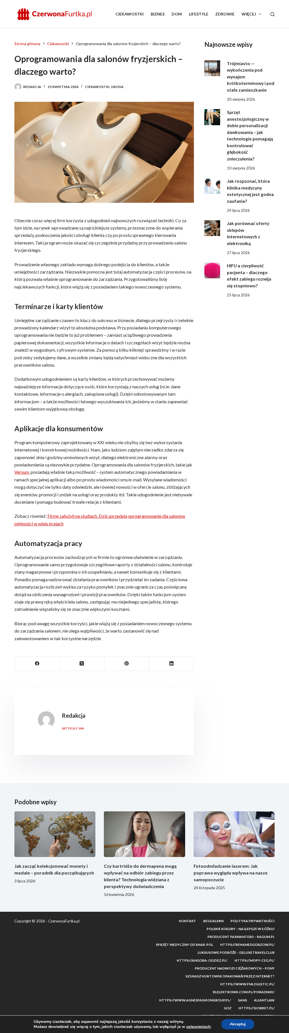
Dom (177, 14)
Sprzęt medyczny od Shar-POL (184, 944)
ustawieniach (198, 1026)
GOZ (227, 1008)
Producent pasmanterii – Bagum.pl (241, 937)
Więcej (249, 14)
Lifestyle (198, 14)
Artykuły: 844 (73, 728)
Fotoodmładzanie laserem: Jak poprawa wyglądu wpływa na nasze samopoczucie (231, 872)
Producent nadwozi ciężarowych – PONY (235, 968)
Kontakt (187, 921)
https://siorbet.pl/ (256, 1008)
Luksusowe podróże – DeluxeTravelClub (236, 952)
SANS (242, 1000)
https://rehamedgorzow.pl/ (247, 944)
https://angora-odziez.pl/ (202, 960)
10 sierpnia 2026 (241, 168)
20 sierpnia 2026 (241, 99)
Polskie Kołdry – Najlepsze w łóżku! (241, 929)
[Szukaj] (272, 14)
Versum (21, 472)
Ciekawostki (129, 14)
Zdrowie (225, 14)
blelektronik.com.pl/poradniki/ (244, 992)
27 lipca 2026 (238, 252)
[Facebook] (37, 664)
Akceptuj (238, 1024)
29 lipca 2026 (238, 210)
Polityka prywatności (253, 921)
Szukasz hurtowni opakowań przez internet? (230, 976)
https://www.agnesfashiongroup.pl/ (195, 1000)
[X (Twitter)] (82, 664)
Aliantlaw (264, 1000)
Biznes (158, 14)
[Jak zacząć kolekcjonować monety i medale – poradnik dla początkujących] (54, 834)
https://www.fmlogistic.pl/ (247, 984)
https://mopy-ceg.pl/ (255, 960)
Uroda (117, 87)
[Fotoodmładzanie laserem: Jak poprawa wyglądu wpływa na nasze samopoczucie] (234, 834)
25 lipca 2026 (238, 295)
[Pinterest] (126, 664)
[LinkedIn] (171, 664)
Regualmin (213, 921)
